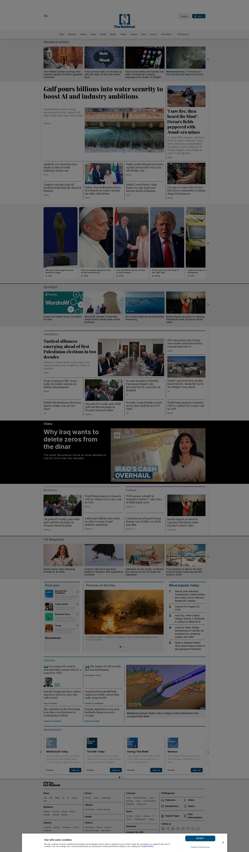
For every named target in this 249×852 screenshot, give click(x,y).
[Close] (223, 842)
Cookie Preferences (200, 847)
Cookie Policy (147, 846)
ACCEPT (200, 838)
